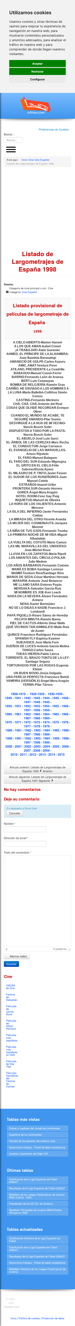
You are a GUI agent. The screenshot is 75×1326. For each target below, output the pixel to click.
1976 (65, 722)
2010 (14, 754)
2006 (65, 746)
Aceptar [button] (37, 63)
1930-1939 (55, 694)
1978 (37, 726)
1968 (37, 718)
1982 (28, 730)
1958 (37, 710)
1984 (47, 730)
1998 (37, 742)
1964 (46, 714)
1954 (46, 706)
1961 (18, 714)
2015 (61, 754)
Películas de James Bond (11, 1010)
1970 (9, 722)
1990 (8, 738)
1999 (46, 742)
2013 (43, 754)
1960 (9, 714)
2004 (47, 746)
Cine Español (29, 292)
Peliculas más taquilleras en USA (12, 1051)
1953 (36, 706)
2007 (28, 750)
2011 (24, 754)
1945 (56, 698)
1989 (46, 734)
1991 (18, 738)
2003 (37, 746)
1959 (46, 710)
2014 (51, 754)
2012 (33, 754)
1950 (9, 706)
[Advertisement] (37, 208)
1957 (28, 710)
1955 (56, 706)
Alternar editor (18, 956)
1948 (37, 702)
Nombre (9, 823)
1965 (56, 714)
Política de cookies (29, 1318)
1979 (46, 726)
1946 (65, 698)
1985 (55, 730)
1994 (46, 738)
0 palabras (60, 948)
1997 (28, 742)
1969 (46, 718)
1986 (66, 730)
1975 (56, 722)
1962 (28, 714)
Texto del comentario (17, 852)
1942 (27, 698)
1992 (28, 738)
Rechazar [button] (37, 71)
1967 (28, 718)
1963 (37, 714)
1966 (65, 714)
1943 (37, 698)
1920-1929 (37, 694)
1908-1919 (18, 694)
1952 (28, 706)
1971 (18, 722)
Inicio (14, 1318)
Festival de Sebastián (11, 997)
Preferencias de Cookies (54, 129)
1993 (37, 738)
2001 (18, 746)
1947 (28, 702)
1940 (9, 698)
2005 (56, 746)
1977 (28, 726)
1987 (28, 734)
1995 (56, 738)
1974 (46, 722)
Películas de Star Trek (11, 1063)
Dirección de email (16, 838)
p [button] (7, 948)
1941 (17, 698)
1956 (65, 706)
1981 (18, 730)
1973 (37, 722)
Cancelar (14, 813)
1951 (18, 706)
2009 (46, 750)
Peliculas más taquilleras (12, 1037)
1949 (46, 702)
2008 (37, 750)
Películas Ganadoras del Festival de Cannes (12, 1079)
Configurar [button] (37, 79)
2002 (28, 746)
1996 (66, 738)
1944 (46, 698)
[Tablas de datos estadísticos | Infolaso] (37, 105)
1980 (9, 730)
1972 (28, 722)
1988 (37, 734)
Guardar (11, 964)
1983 (37, 730)
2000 (9, 746)
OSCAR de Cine (10, 987)
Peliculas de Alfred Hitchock (11, 1024)
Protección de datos (53, 1318)
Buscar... (9, 134)
